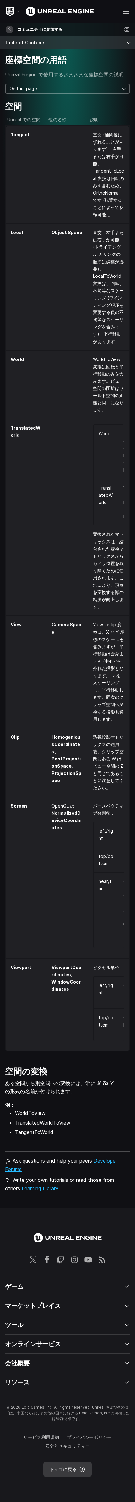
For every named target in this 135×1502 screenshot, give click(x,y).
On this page (23, 88)
